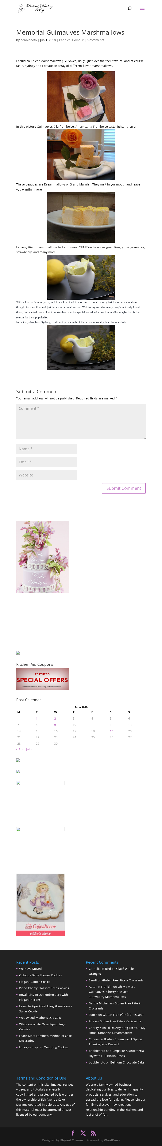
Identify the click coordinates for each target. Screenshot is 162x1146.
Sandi (93, 980)
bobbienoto (28, 40)
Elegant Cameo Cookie (34, 982)
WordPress (112, 1140)
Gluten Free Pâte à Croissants (123, 980)
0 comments (95, 40)
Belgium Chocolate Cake (127, 1062)
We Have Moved (30, 969)
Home (76, 40)
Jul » (29, 749)
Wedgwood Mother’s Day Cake (40, 1018)
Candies (64, 40)
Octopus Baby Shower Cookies (40, 975)
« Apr (20, 749)
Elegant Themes (71, 1140)
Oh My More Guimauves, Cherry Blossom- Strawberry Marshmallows (112, 992)
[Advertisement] (37, 622)
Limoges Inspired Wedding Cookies (44, 1047)
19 (111, 731)
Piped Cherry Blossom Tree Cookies (44, 988)
